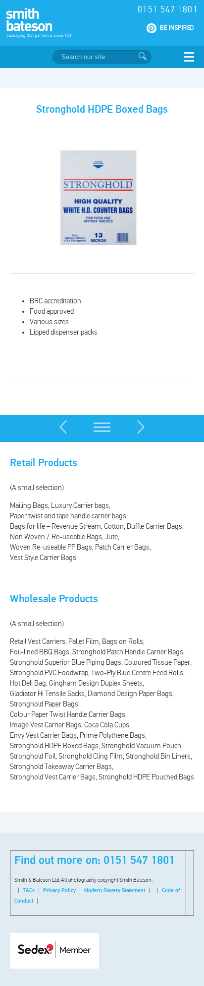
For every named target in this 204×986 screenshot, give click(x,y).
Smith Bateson (54, 23)
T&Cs (29, 890)
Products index (102, 427)
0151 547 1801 (168, 9)
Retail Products (43, 463)
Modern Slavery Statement (114, 890)
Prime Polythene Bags (141, 427)
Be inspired (177, 28)
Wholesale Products (54, 599)
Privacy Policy (59, 890)
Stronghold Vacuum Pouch (63, 427)
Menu (189, 56)
